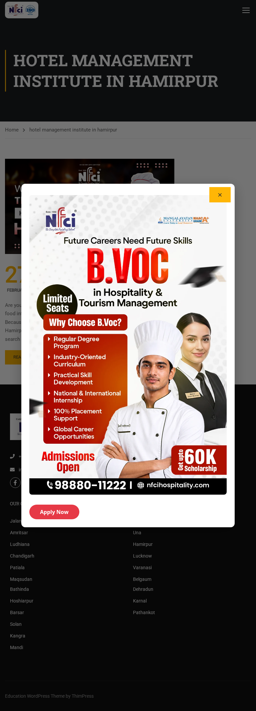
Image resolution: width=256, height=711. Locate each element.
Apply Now (54, 512)
